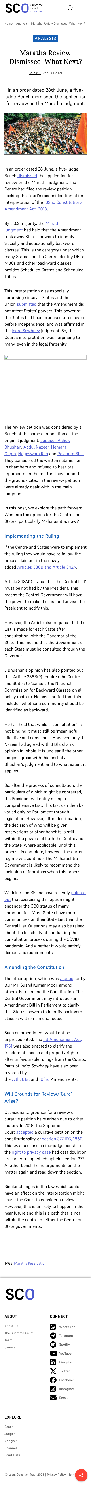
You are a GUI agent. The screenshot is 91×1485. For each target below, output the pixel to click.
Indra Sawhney (26, 331)
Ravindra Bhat (70, 454)
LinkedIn (65, 1362)
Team (8, 1340)
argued (66, 978)
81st (26, 1079)
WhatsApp (67, 1327)
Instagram (67, 1389)
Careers (10, 1347)
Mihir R (34, 73)
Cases (8, 1427)
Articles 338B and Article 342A (46, 567)
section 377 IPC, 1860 (62, 1139)
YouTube (65, 1353)
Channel (10, 1448)
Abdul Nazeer (36, 447)
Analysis (22, 23)
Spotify (64, 1344)
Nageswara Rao (33, 454)
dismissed (27, 176)
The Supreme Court (18, 1333)
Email (63, 1398)
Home (8, 23)
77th (16, 1079)
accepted (25, 1132)
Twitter (64, 1371)
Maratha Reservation (30, 1263)
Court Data (12, 1455)
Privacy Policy (56, 1474)
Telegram (66, 1335)
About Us (11, 1326)
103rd (44, 1079)
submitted (26, 304)
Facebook (66, 1380)
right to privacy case (31, 1152)
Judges (9, 1434)
